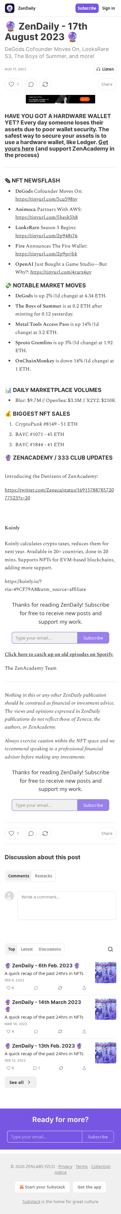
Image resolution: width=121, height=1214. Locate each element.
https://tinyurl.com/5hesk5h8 (46, 217)
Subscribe (87, 8)
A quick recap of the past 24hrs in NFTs (44, 973)
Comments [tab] (18, 876)
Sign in (108, 8)
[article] (60, 976)
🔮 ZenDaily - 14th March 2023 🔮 (43, 1005)
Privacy (65, 1166)
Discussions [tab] (50, 949)
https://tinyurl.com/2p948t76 (46, 236)
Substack (31, 1201)
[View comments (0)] (31, 84)
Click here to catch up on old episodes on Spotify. (59, 654)
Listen (108, 69)
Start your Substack (45, 1187)
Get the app (89, 1187)
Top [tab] (11, 949)
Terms (82, 1166)
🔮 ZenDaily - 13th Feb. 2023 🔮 (43, 1046)
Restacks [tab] (43, 876)
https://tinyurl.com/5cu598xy (46, 199)
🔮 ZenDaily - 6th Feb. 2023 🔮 (42, 966)
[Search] (110, 949)
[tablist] (30, 876)
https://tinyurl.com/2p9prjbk (46, 254)
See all (16, 1082)
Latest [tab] (27, 949)
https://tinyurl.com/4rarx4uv (60, 272)
